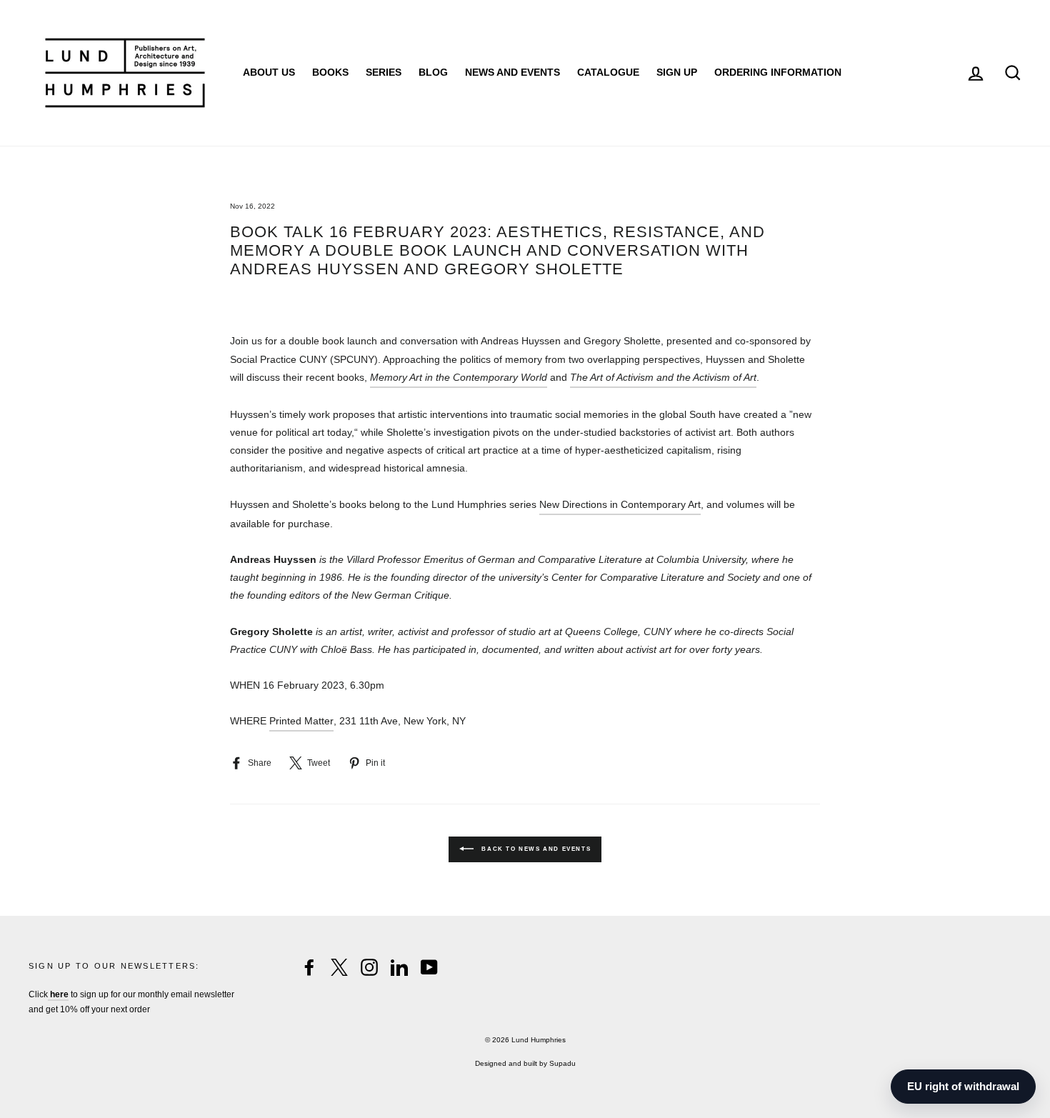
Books (330, 72)
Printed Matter (301, 721)
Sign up (676, 72)
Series (383, 72)
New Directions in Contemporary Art (620, 504)
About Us (269, 72)
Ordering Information (777, 72)
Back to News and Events (535, 849)
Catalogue (608, 72)
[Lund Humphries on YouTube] (429, 967)
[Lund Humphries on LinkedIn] (399, 967)
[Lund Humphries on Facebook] (309, 967)
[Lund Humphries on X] (339, 967)
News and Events (512, 72)
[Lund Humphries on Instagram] (369, 967)
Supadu (562, 1063)
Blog (433, 72)
